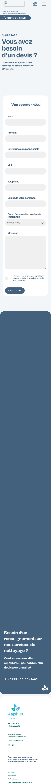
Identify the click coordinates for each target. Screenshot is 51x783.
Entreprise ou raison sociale (23, 149)
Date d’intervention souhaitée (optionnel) (24, 215)
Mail (10, 165)
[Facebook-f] (19, 746)
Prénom (12, 132)
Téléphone (13, 181)
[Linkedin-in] (14, 746)
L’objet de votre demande (22, 197)
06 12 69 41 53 (14, 723)
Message (13, 233)
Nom (10, 116)
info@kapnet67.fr (25, 276)
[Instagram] (10, 746)
